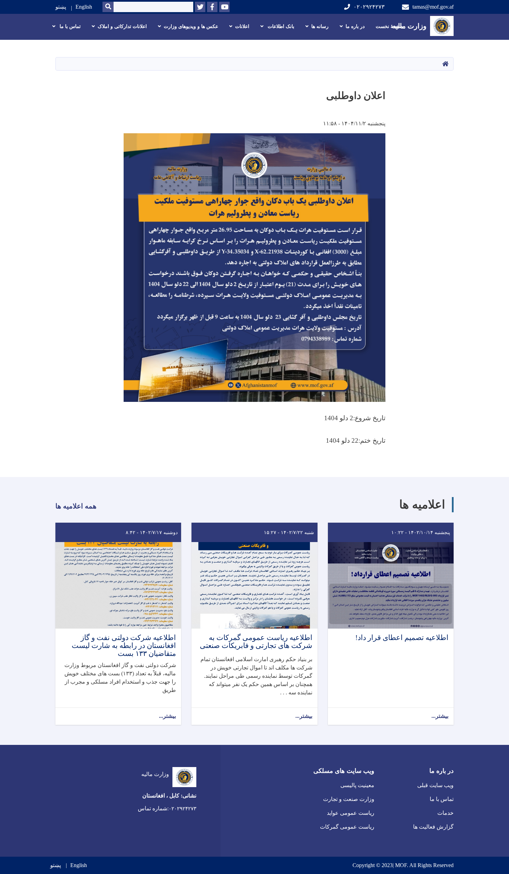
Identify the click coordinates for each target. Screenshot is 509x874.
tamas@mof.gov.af (433, 7)
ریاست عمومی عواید (350, 813)
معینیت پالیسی (357, 785)
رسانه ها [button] (320, 26)
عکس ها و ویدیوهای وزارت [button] (191, 26)
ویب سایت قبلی (435, 785)
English (83, 7)
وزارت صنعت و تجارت (348, 799)
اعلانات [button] (242, 26)
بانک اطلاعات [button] (280, 26)
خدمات (445, 813)
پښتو (60, 7)
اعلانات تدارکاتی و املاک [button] (122, 26)
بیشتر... (439, 716)
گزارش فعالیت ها (433, 827)
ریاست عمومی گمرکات (347, 827)
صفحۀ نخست (389, 26)
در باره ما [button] (355, 26)
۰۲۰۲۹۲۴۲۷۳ (369, 7)
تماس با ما (442, 799)
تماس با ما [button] (69, 26)
